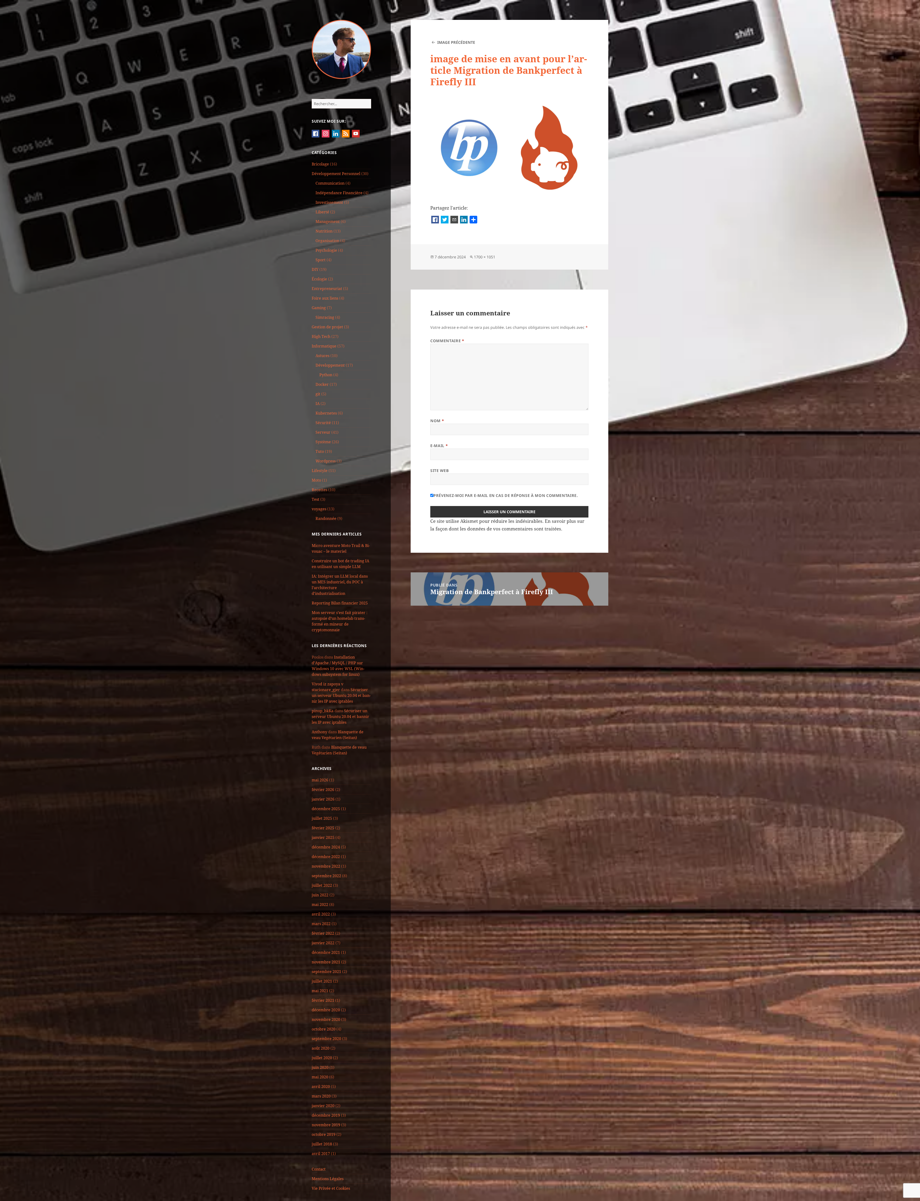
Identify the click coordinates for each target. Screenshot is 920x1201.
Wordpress (326, 461)
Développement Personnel (336, 173)
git (318, 394)
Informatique (324, 346)
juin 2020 (320, 1067)
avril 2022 (321, 914)
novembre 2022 (326, 866)
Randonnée (326, 518)
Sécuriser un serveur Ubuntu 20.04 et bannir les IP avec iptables (341, 695)
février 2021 (323, 1000)
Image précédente (456, 42)
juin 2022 (320, 895)
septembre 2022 (326, 875)
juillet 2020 (322, 1057)
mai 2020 (320, 1077)
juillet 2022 (322, 885)
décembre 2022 (326, 856)
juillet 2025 (322, 818)
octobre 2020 (323, 1029)
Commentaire (447, 340)
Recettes (319, 489)
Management (328, 221)
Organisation (327, 240)
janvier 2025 (323, 837)
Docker (322, 384)
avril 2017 (321, 1153)
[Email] (454, 220)
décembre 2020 (326, 1010)
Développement (330, 365)
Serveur (323, 432)
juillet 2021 (322, 981)
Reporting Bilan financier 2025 (340, 603)
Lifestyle (320, 470)
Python (325, 374)
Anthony (319, 731)
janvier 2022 (323, 942)
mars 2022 (321, 923)
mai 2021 (320, 990)
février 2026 (323, 789)
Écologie (319, 279)
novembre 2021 (326, 962)
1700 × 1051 (484, 257)
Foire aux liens (325, 298)
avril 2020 (321, 1086)
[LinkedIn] (464, 220)
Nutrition (324, 231)
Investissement (329, 202)
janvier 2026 (323, 799)
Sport (321, 259)
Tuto (320, 451)
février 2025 (323, 828)
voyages (319, 509)
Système (323, 441)
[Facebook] (435, 220)
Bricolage (320, 164)
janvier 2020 (323, 1105)
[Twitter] (444, 220)
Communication (330, 183)
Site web (439, 470)
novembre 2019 (326, 1124)
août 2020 (320, 1048)
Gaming (319, 307)
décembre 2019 (326, 1115)
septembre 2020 (326, 1038)
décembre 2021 (326, 952)
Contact (319, 1169)
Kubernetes (326, 413)
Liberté (322, 212)
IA (318, 403)
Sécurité (323, 422)
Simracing (325, 317)
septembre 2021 (326, 971)
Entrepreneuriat (327, 288)
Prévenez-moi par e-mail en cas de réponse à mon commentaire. (505, 495)
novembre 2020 (326, 1019)
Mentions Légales (328, 1178)
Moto (316, 480)
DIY (315, 269)
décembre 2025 (326, 808)
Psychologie (326, 250)
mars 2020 (321, 1096)
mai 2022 (320, 904)
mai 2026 (320, 780)
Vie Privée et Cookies (331, 1188)
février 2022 (323, 933)
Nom (437, 420)
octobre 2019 (323, 1134)
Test (315, 499)
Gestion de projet (327, 327)
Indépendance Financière (339, 192)
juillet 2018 (322, 1144)
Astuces (322, 355)
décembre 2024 (326, 847)
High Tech (321, 336)
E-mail (439, 445)
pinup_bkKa (323, 710)
